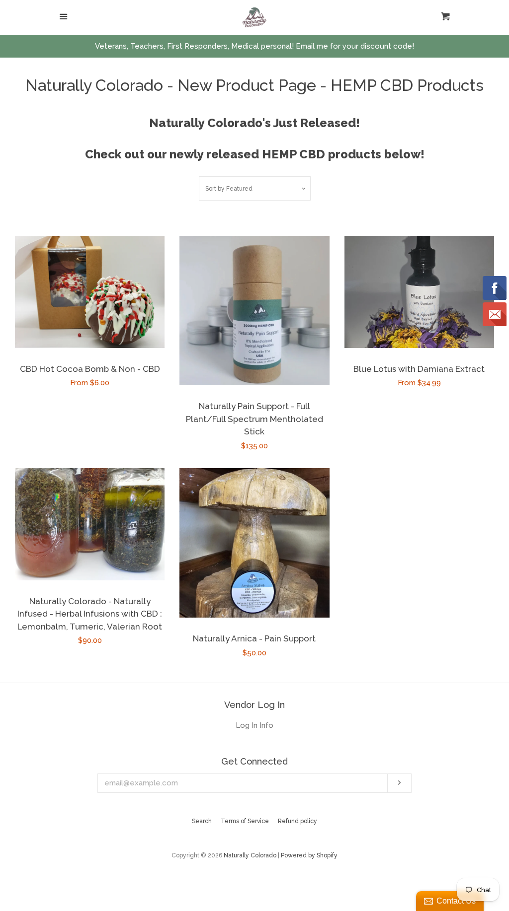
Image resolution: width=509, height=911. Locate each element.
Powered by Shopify (309, 855)
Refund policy (297, 821)
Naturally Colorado (251, 855)
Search (202, 821)
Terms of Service (245, 821)
